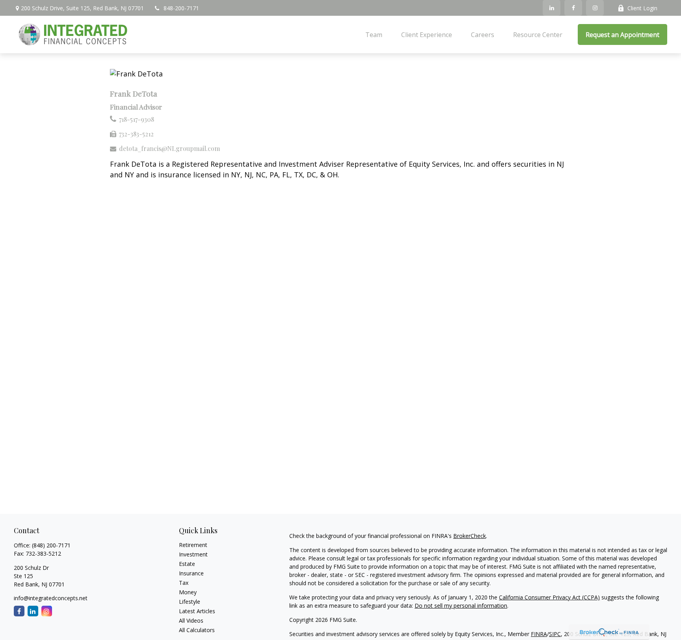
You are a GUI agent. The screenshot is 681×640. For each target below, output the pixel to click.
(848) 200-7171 (51, 545)
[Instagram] (595, 8)
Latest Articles (197, 611)
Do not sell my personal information (461, 605)
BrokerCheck (469, 536)
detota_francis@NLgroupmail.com (169, 148)
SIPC (555, 634)
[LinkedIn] (551, 8)
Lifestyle (189, 601)
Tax (183, 582)
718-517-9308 (136, 119)
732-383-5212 (136, 134)
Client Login (642, 8)
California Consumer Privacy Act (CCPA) (549, 597)
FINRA (539, 634)
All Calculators (197, 630)
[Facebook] (573, 8)
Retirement (193, 545)
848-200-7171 (181, 8)
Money (188, 592)
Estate (187, 563)
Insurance (191, 573)
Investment (193, 554)
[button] (374, 34)
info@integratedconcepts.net (50, 598)
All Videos (191, 620)
